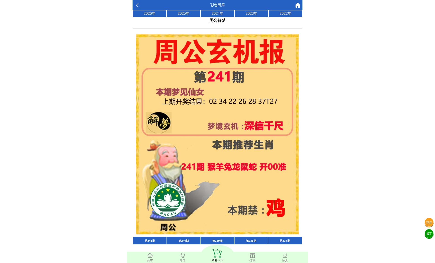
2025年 (183, 13)
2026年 (149, 13)
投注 (429, 222)
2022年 (285, 13)
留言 (429, 233)
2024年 (217, 13)
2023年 (251, 13)
